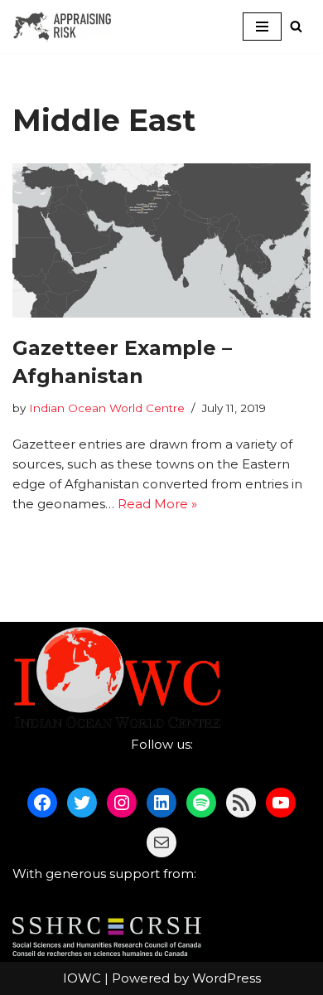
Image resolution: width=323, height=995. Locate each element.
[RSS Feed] (241, 803)
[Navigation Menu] (262, 26)
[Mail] (161, 842)
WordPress (226, 978)
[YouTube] (281, 803)
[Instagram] (122, 803)
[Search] (296, 26)
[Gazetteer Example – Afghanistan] (161, 240)
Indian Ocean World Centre (107, 408)
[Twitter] (82, 803)
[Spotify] (201, 803)
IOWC (82, 978)
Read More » (157, 504)
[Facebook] (42, 803)
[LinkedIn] (161, 803)
